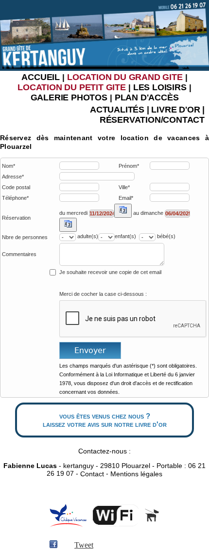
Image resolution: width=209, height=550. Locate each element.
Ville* (124, 187)
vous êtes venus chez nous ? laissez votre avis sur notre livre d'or (105, 420)
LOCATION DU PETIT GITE (71, 87)
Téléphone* (15, 198)
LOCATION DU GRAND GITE (125, 77)
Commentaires (19, 254)
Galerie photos (69, 97)
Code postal (16, 187)
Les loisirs (160, 87)
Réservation (16, 218)
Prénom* (129, 166)
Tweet (83, 545)
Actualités (117, 109)
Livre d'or (175, 109)
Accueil (40, 77)
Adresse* (13, 176)
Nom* (8, 166)
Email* (126, 198)
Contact (92, 474)
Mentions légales (136, 474)
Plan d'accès (147, 97)
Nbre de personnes (25, 237)
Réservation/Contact (152, 120)
